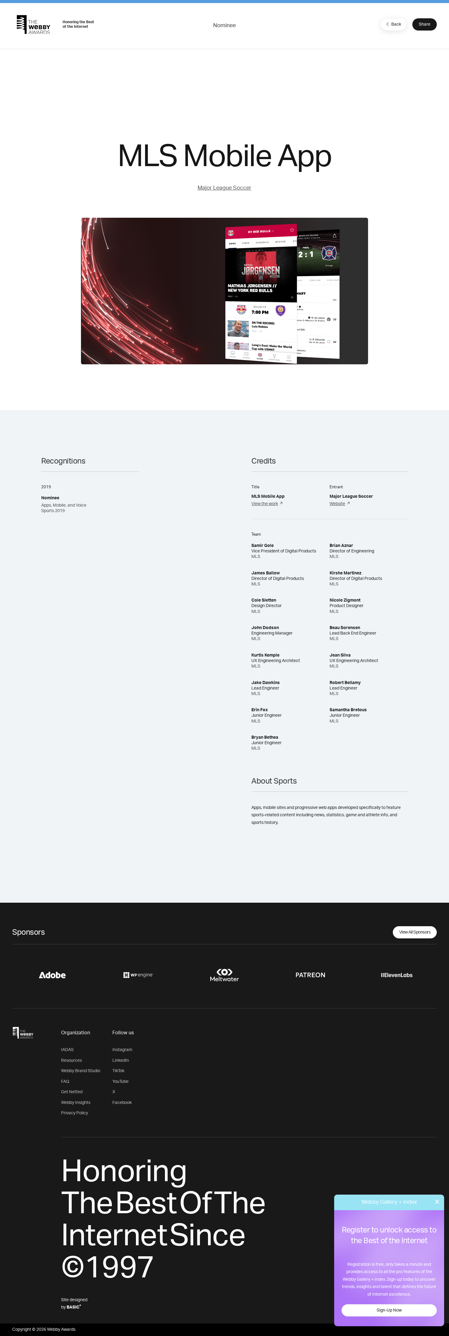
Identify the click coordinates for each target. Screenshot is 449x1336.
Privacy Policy (74, 1113)
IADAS (67, 1050)
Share (424, 24)
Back (396, 24)
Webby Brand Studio (80, 1071)
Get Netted (71, 1092)
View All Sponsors (415, 932)
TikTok (118, 1071)
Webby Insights (75, 1103)
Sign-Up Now (389, 1310)
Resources (71, 1060)
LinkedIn (120, 1060)
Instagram (122, 1050)
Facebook (122, 1103)
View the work (264, 504)
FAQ (65, 1081)
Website (337, 504)
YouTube (120, 1081)
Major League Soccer (224, 188)
